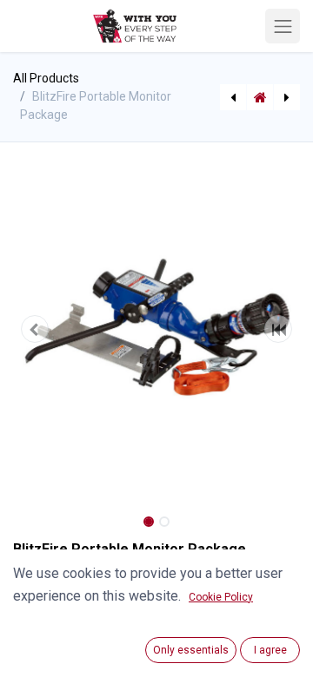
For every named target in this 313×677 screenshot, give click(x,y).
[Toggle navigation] (282, 26)
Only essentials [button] (191, 650)
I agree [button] (270, 650)
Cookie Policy (221, 597)
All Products (46, 78)
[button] (35, 329)
